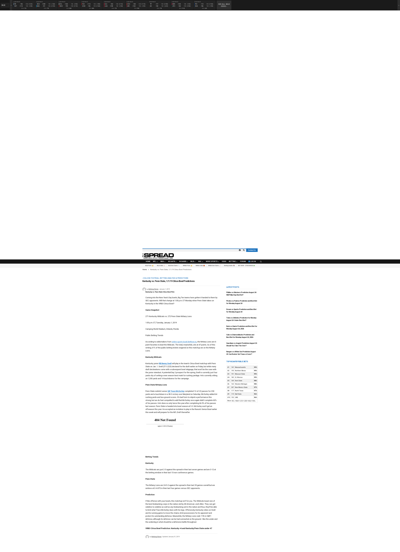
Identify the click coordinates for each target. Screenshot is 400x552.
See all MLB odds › (224, 5)
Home (144, 270)
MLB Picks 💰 (149, 265)
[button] (260, 261)
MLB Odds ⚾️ (161, 265)
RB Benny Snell (165, 363)
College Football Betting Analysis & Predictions (165, 278)
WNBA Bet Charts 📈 (214, 265)
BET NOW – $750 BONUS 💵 (246, 265)
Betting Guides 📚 (229, 265)
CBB (245, 401)
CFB (241, 401)
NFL (233, 401)
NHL (254, 401)
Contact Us (252, 250)
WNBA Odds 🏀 (200, 265)
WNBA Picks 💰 (187, 265)
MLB (249, 401)
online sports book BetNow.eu (184, 342)
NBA (237, 401)
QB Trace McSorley (176, 391)
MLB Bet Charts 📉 (174, 265)
